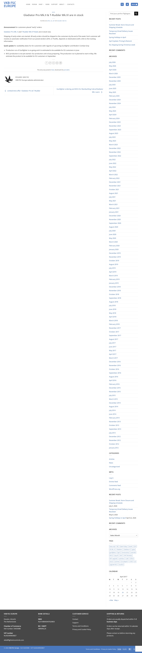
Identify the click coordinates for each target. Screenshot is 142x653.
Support (54, 4)
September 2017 (115, 335)
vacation (121, 564)
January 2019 (114, 283)
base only (112, 546)
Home (28, 4)
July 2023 (112, 137)
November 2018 (115, 291)
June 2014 (112, 414)
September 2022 (115, 156)
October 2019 (114, 261)
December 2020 (115, 216)
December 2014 (115, 403)
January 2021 (114, 212)
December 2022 (115, 148)
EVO (135, 546)
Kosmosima (125, 552)
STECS (132, 558)
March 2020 (113, 242)
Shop (41, 4)
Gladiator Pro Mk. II (11, 32)
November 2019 (115, 257)
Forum (34, 4)
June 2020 (112, 234)
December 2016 (115, 362)
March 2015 (113, 399)
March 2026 (113, 73)
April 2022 (112, 171)
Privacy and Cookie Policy (81, 629)
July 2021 (112, 197)
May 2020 (112, 238)
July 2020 (112, 231)
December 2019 (115, 253)
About (61, 4)
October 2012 (114, 444)
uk (135, 561)
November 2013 (115, 422)
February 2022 (114, 178)
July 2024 (112, 107)
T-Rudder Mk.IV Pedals (30, 32)
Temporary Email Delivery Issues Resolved (121, 32)
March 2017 (113, 358)
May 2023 (112, 141)
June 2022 (112, 163)
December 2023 (115, 122)
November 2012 (115, 440)
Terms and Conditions (80, 626)
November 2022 (115, 152)
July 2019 (112, 268)
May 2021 (112, 201)
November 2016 (115, 365)
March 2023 (113, 145)
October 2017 (114, 332)
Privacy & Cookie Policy (108, 649)
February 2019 (114, 279)
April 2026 (112, 70)
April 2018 (112, 317)
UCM (131, 561)
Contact (75, 619)
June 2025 (112, 88)
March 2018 (113, 320)
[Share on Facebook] (46, 62)
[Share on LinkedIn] (60, 62)
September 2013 (115, 429)
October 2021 (114, 189)
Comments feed (115, 485)
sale (127, 558)
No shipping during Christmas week (122, 45)
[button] (127, 4)
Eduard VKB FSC (62, 21)
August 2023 (113, 133)
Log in (111, 478)
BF (117, 546)
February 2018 (114, 324)
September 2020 (115, 223)
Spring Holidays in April (117, 37)
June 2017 (112, 347)
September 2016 (115, 373)
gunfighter (113, 552)
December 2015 (115, 388)
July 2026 (112, 62)
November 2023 (115, 126)
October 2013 (114, 425)
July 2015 (112, 395)
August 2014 (113, 406)
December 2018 (115, 287)
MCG (111, 555)
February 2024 (114, 118)
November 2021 (115, 186)
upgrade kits (113, 564)
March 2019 (113, 276)
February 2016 (114, 384)
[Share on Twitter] (50, 62)
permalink (66, 70)
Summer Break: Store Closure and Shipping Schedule (121, 26)
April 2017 (112, 354)
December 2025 (115, 77)
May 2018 (112, 313)
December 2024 (115, 100)
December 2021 (115, 182)
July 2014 (112, 410)
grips (133, 549)
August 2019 (113, 264)
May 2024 (112, 111)
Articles (111, 459)
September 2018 (115, 298)
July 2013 (112, 433)
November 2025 (115, 81)
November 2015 (115, 392)
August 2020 (113, 227)
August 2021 (113, 193)
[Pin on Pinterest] (57, 62)
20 (123, 592)
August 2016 (113, 377)
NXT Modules (128, 555)
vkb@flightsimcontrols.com (14, 640)
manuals (133, 552)
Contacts (70, 4)
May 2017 (112, 350)
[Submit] (136, 13)
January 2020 (114, 249)
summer (117, 561)
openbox (121, 558)
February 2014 (114, 418)
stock (111, 561)
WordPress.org (114, 489)
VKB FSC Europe (10, 4)
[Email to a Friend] (53, 62)
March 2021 (113, 204)
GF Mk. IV (112, 549)
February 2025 (114, 96)
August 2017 (113, 339)
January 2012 (114, 448)
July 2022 (112, 159)
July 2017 (112, 343)
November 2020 (115, 219)
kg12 (119, 552)
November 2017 (115, 328)
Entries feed (113, 482)
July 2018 (112, 305)
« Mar (111, 600)
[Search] (122, 4)
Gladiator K (127, 549)
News (47, 4)
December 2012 (115, 436)
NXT (121, 555)
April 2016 (112, 380)
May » (116, 600)
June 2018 (112, 309)
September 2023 (115, 130)
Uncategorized (114, 467)
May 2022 (112, 167)
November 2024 (115, 103)
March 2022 (113, 175)
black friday (123, 546)
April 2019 (112, 272)
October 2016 (114, 369)
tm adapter (124, 561)
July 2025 (112, 85)
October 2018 (114, 294)
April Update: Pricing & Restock (120, 41)
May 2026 (112, 66)
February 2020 (114, 246)
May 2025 (112, 92)
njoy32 (116, 555)
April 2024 (112, 115)
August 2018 (113, 302)
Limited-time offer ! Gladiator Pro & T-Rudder (23, 91)
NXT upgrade (113, 558)
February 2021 (114, 208)
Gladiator (119, 549)
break (130, 546)
